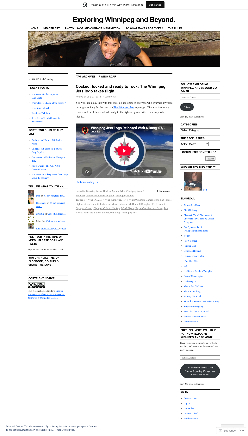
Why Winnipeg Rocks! (132, 191)
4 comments (109, 96)
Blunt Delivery (190, 209)
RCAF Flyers (127, 208)
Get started (155, 4)
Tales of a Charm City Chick (197, 311)
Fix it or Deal (190, 245)
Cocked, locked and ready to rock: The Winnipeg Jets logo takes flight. (120, 88)
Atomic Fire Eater (192, 204)
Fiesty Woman (190, 240)
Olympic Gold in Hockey (107, 208)
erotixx (187, 235)
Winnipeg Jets (129, 212)
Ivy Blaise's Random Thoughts (198, 270)
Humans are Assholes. (194, 255)
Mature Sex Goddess (193, 286)
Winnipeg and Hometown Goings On (95, 195)
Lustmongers (190, 281)
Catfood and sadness (56, 213)
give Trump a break (40, 107)
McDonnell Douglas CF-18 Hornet (147, 204)
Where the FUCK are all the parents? (48, 102)
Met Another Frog (192, 291)
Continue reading (87, 182)
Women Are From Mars (195, 316)
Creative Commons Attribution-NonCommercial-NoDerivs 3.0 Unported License (46, 294)
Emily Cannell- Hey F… (47, 228)
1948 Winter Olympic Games (137, 199)
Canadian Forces (162, 199)
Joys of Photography (193, 276)
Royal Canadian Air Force (149, 208)
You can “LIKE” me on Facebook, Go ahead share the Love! (43, 261)
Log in (187, 403)
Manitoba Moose (101, 204)
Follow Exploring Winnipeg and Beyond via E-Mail (199, 87)
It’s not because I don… (54, 195)
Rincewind (41, 202)
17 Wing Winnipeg (111, 199)
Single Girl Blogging (193, 306)
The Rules (175, 28)
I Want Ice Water (191, 260)
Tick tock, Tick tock (41, 112)
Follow (187, 107)
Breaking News (94, 191)
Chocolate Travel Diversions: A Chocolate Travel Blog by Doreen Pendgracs (199, 218)
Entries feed (189, 408)
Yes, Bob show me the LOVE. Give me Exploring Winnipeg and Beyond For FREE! (200, 371)
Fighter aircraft (83, 204)
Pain (64, 228)
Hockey (107, 191)
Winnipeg (115, 212)
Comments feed (191, 413)
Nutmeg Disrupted (192, 296)
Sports (115, 191)
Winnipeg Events (125, 195)
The (124, 107)
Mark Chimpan (119, 204)
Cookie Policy (68, 429)
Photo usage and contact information (92, 28)
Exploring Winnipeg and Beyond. (124, 19)
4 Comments (163, 191)
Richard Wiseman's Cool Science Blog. (202, 301)
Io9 (185, 265)
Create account (190, 398)
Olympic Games (84, 208)
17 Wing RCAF (92, 199)
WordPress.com (191, 321)
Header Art (51, 28)
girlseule (40, 213)
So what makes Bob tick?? (144, 28)
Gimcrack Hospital (192, 250)
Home (34, 28)
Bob (38, 195)
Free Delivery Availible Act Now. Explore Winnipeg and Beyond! (198, 333)
